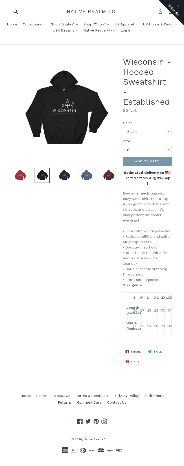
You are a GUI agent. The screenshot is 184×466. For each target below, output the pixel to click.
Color (127, 123)
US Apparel (125, 24)
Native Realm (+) (98, 30)
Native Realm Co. (92, 11)
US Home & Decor (159, 24)
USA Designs (64, 30)
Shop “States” (63, 24)
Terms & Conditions (93, 396)
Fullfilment (154, 396)
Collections (33, 24)
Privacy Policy (127, 396)
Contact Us (116, 402)
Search (42, 396)
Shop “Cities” (95, 24)
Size (126, 141)
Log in (126, 30)
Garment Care (89, 402)
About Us (62, 396)
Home (12, 24)
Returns (65, 402)
